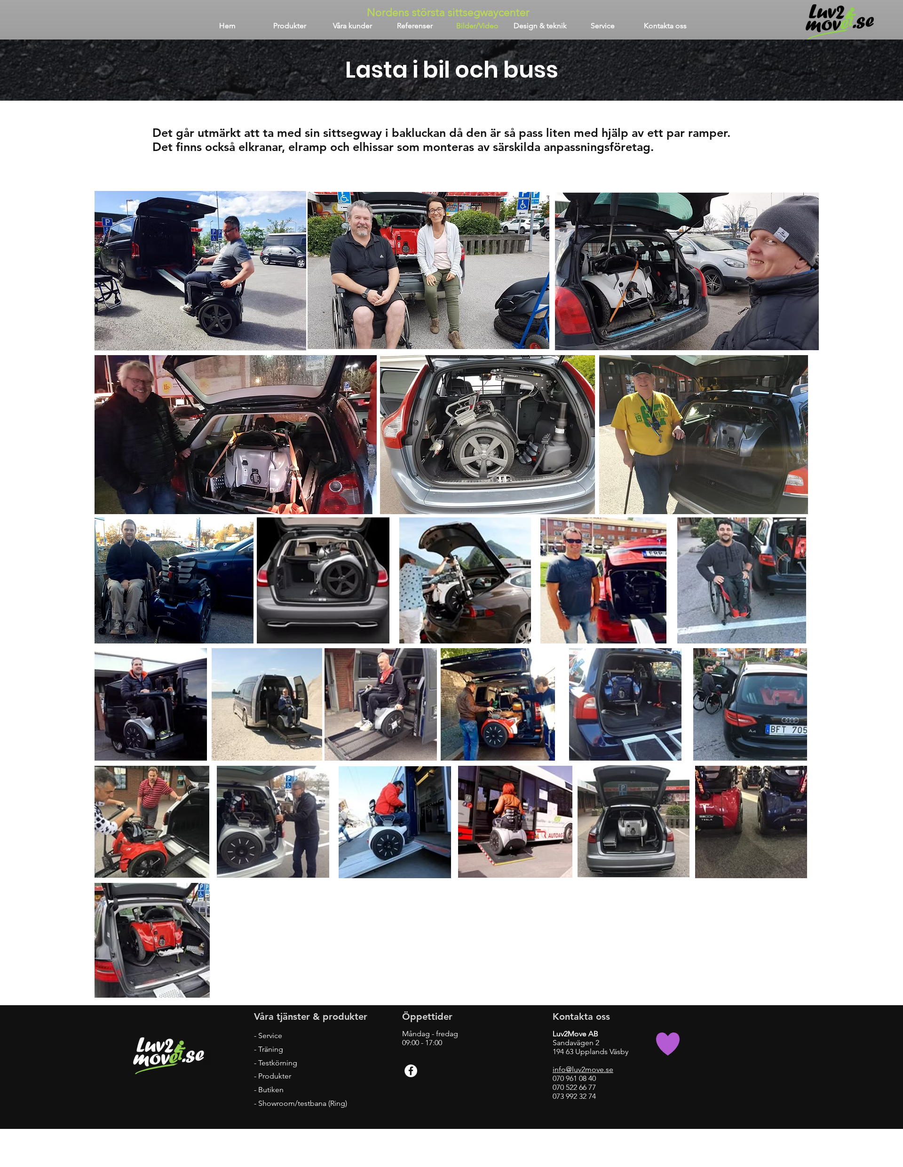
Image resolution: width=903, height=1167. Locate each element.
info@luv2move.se (583, 1069)
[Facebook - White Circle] (410, 1070)
